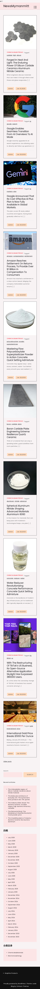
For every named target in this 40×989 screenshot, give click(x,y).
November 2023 (13, 937)
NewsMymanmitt (16, 6)
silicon (19, 55)
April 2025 (11, 882)
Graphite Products (11, 973)
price (18, 729)
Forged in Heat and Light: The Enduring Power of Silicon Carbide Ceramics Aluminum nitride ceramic (20, 65)
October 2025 (13, 863)
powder (21, 341)
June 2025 (11, 876)
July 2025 (11, 873)
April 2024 (11, 921)
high (14, 55)
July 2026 (11, 837)
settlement (28, 256)
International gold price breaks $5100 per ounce (20, 735)
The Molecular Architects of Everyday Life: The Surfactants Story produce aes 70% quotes (19, 798)
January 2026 (13, 853)
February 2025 (13, 889)
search (14, 124)
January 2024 (13, 930)
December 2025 (13, 857)
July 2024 (11, 911)
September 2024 (14, 905)
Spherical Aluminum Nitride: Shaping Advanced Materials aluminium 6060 (18, 510)
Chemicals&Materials (15, 52)
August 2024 (12, 908)
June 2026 (11, 841)
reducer (17, 578)
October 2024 (13, 901)
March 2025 (12, 885)
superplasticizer (12, 344)
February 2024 (13, 927)
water (22, 578)
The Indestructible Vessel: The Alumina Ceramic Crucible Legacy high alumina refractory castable (19, 805)
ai (30, 121)
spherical (23, 501)
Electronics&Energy (15, 956)
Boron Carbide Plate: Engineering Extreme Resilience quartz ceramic (18, 433)
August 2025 (12, 870)
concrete (10, 578)
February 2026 (13, 850)
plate (20, 424)
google (9, 124)
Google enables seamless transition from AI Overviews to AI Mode (20, 133)
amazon (10, 256)
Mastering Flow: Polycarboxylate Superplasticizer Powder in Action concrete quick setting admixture (20, 354)
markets (10, 191)
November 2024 (13, 898)
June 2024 (11, 914)
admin (10, 89)
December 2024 (14, 895)
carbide (9, 55)
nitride (17, 501)
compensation (18, 256)
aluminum (10, 501)
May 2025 (11, 879)
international (11, 729)
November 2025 (13, 860)
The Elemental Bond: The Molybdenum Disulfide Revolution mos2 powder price (20, 813)
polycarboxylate (12, 341)
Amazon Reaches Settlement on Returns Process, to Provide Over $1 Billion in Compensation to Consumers (20, 267)
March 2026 (12, 847)
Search (5, 771)
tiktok (9, 658)
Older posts (7, 761)
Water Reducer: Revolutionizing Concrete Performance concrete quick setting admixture (20, 588)
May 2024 (11, 918)
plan (14, 191)
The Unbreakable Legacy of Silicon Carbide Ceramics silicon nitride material (19, 791)
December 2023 (13, 933)
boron (9, 424)
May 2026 (11, 844)
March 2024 (12, 924)
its (30, 656)
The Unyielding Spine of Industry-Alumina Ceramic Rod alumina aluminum (20, 820)
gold (31, 726)
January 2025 (12, 892)
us (12, 658)
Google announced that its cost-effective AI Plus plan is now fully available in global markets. (20, 202)
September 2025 (14, 866)
